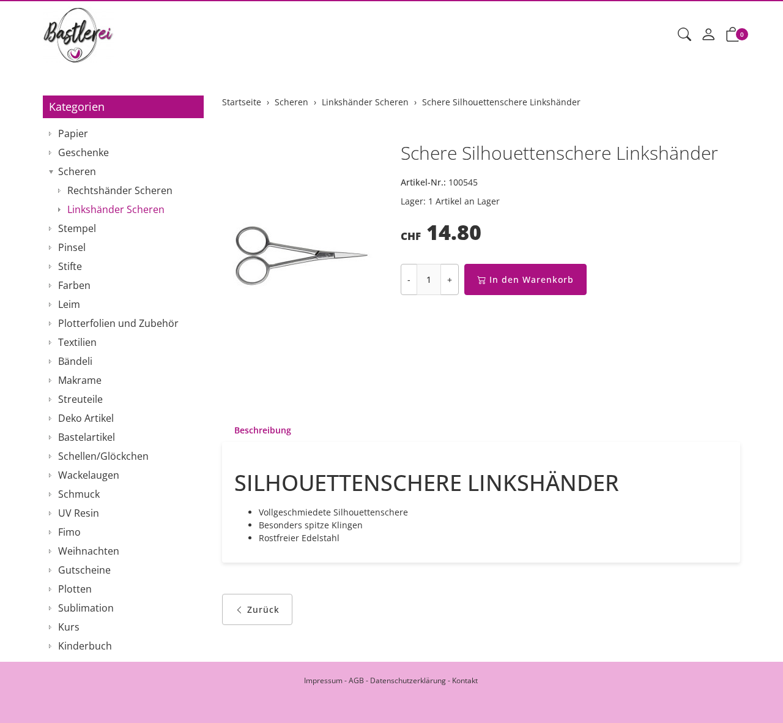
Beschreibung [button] (262, 430)
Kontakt (465, 680)
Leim (69, 304)
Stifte (70, 266)
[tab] (256, 430)
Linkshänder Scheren (116, 209)
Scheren (77, 171)
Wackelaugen (88, 475)
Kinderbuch (85, 646)
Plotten (75, 589)
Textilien (77, 342)
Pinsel (72, 247)
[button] (684, 35)
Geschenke (83, 152)
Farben (74, 285)
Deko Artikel (86, 418)
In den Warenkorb (531, 279)
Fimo (69, 532)
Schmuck (79, 494)
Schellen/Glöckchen (103, 456)
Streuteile (80, 399)
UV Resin (78, 513)
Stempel (77, 228)
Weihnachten (88, 551)
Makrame (80, 380)
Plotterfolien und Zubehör (118, 323)
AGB (356, 680)
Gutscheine (84, 570)
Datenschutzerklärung (408, 680)
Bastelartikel (86, 437)
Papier (73, 133)
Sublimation (86, 608)
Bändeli (75, 361)
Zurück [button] (263, 609)
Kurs (69, 627)
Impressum (323, 680)
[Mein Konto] (708, 34)
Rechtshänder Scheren (120, 190)
